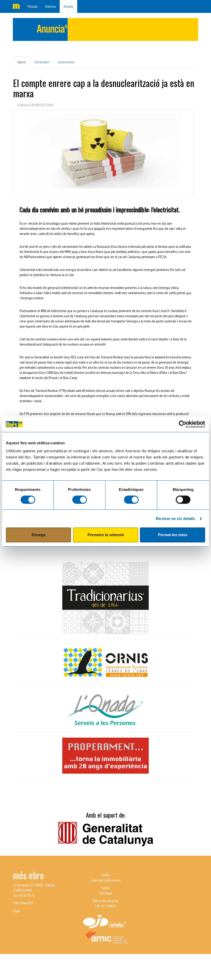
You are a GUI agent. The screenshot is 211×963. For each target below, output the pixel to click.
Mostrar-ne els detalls (175, 518)
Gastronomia (66, 62)
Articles (68, 6)
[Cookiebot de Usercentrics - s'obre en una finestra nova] (182, 424)
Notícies (50, 6)
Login (16, 910)
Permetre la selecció (105, 535)
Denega (38, 535)
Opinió (21, 62)
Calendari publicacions (105, 880)
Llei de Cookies (105, 906)
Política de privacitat (105, 900)
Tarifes (105, 875)
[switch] (79, 500)
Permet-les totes (172, 535)
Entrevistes (41, 62)
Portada (33, 6)
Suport (105, 888)
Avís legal (105, 893)
